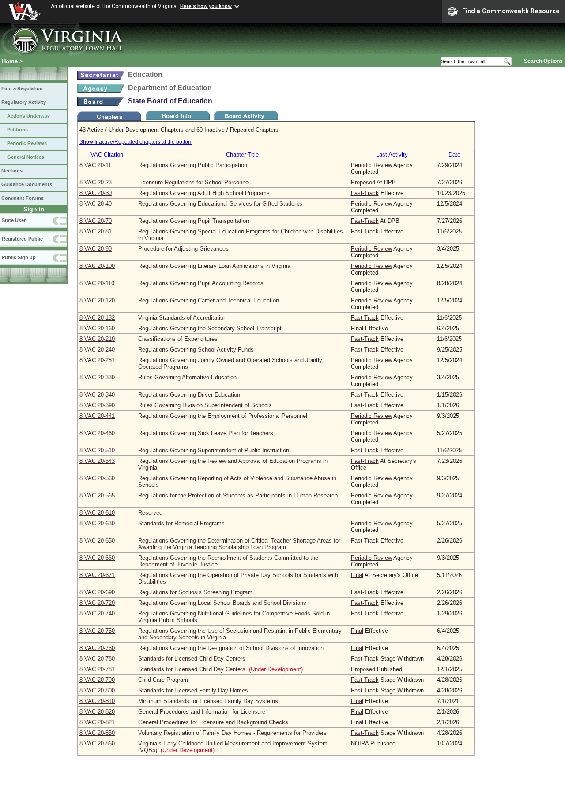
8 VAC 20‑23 (95, 182)
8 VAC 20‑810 (97, 701)
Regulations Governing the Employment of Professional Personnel (222, 416)
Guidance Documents (26, 184)
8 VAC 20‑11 (95, 165)
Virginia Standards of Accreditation (182, 317)
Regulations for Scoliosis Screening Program (195, 592)
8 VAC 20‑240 (97, 349)
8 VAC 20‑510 (97, 450)
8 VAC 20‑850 (97, 733)
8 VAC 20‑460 (97, 433)
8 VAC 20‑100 (97, 266)
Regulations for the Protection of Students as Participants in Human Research (238, 495)
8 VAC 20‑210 (97, 339)
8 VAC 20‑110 (96, 283)
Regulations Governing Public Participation (192, 165)
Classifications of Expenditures (178, 339)
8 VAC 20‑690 (97, 592)
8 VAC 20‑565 (97, 495)
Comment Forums (22, 198)
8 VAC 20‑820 (97, 711)
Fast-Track (365, 193)
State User (14, 220)
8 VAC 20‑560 (97, 478)
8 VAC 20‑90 (95, 248)
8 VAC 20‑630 (97, 523)
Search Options (543, 61)
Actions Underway (28, 115)
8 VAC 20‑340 (97, 394)
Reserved (150, 512)
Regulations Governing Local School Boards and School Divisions (222, 603)
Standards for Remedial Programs (181, 523)
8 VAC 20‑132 (97, 317)
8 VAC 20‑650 (97, 540)
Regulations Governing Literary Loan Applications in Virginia (214, 266)
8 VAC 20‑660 (97, 557)
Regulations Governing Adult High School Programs (204, 193)
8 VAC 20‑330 (97, 377)
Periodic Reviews (27, 143)
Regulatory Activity (23, 102)
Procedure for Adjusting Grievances (183, 248)
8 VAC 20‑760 (97, 648)
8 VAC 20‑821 (97, 722)
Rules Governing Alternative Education (187, 377)
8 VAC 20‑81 (95, 231)
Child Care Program (163, 679)
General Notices (25, 157)
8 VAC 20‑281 (97, 360)
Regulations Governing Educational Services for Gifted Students (220, 203)
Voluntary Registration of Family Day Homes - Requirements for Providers (232, 733)
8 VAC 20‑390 (97, 405)
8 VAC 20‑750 (97, 630)
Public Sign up (19, 257)
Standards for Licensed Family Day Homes (193, 690)
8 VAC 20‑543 (97, 461)
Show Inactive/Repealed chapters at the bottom (135, 142)
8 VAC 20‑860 (97, 743)
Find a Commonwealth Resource (511, 11)
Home (10, 61)
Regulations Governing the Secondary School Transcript (210, 328)
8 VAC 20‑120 (97, 300)
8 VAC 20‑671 (97, 575)
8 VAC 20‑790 (97, 679)
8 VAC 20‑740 (97, 613)
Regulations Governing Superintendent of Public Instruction (213, 450)
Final (357, 328)
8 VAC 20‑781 (97, 669)
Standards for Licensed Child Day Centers (191, 658)
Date (454, 154)
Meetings (12, 170)
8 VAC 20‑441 (97, 416)
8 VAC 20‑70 (95, 221)
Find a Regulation (22, 88)
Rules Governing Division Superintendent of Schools (205, 405)
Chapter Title (242, 154)
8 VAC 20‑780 (97, 658)
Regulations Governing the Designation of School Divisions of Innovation (231, 648)
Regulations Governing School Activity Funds (196, 349)
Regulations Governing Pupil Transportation (193, 221)
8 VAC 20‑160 (97, 328)
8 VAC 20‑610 (97, 512)
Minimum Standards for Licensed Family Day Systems (208, 701)
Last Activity (392, 154)
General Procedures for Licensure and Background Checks (213, 722)
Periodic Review (371, 165)
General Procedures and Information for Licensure (201, 711)
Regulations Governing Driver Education (189, 394)
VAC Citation (106, 154)
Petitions (17, 129)
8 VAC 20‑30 (95, 193)
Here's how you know (206, 6)
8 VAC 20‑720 (97, 603)
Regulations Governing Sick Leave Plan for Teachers (205, 433)
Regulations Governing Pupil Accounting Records (201, 283)
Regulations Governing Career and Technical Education (208, 300)
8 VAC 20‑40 (95, 203)
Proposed (363, 182)
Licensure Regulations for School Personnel (194, 182)
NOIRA (360, 743)
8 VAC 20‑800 (97, 690)
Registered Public (22, 238)
